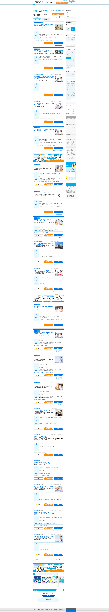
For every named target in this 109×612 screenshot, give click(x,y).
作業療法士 (39, 609)
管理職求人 (68, 52)
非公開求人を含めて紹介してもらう (58, 14)
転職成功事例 (52, 5)
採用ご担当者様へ (65, 0)
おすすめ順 (38, 19)
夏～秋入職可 (73, 65)
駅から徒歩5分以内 (73, 52)
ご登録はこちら (72, 171)
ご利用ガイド (38, 5)
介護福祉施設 (73, 37)
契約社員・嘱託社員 (73, 74)
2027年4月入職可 (68, 65)
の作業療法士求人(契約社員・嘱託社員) (44, 77)
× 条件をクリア (70, 19)
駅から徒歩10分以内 (68, 54)
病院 (68, 37)
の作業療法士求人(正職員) (42, 192)
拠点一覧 (72, 5)
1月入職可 (68, 67)
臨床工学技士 (51, 609)
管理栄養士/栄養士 (61, 609)
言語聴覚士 (42, 609)
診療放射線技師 (56, 609)
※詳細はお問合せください (41, 462)
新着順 (46, 19)
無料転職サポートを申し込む (61, 2)
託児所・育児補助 (73, 60)
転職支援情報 (58, 5)
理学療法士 (35, 609)
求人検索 (45, 5)
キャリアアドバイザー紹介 (65, 5)
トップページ (34, 5)
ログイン (71, 2)
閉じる (70, 69)
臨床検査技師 (46, 609)
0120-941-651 (50, 2)
